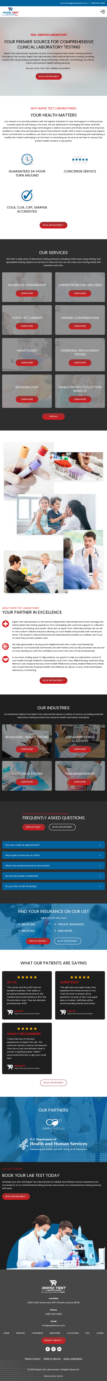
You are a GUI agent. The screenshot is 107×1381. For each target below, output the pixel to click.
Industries (55, 1333)
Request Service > (53, 1340)
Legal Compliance (73, 1358)
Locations (73, 1333)
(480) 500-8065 (53, 1314)
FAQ (88, 1333)
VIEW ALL (53, 416)
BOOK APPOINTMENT (49, 76)
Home (6, 1333)
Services (20, 1333)
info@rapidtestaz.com (53, 1325)
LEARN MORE (27, 293)
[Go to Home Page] (10, 11)
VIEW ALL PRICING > (38, 941)
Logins (100, 1333)
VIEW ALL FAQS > (34, 827)
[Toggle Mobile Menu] (102, 11)
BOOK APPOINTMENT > (53, 225)
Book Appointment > (53, 680)
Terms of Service (52, 1358)
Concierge (37, 1333)
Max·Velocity (58, 1376)
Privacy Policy (33, 1358)
